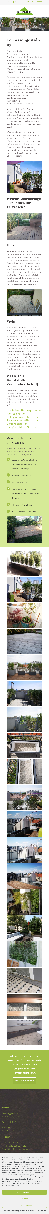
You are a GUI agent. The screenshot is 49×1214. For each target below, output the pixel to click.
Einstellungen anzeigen (24, 1205)
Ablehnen (24, 1199)
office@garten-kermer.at (19, 1149)
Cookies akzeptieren (24, 1192)
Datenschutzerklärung (11, 1211)
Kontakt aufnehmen (24, 1080)
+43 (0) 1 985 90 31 (12, 1143)
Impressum (42, 1211)
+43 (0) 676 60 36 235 (34, 2)
